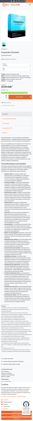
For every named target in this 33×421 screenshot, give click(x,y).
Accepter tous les (16, 412)
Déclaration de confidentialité (9, 396)
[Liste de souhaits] (24, 1)
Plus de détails (4, 408)
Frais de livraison (11, 105)
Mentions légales (22, 396)
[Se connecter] (11, 1)
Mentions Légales (5, 376)
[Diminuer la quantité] (6, 98)
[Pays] (17, 1)
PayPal (5, 404)
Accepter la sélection (16, 415)
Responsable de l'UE (7, 128)
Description (5, 114)
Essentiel (6, 399)
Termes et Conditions (6, 373)
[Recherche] (22, 1)
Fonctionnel (7, 406)
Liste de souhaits (6, 102)
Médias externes (8, 402)
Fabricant (4, 132)
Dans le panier (19, 97)
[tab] (16, 114)
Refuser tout (16, 418)
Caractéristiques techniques (9, 118)
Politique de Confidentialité (7, 375)
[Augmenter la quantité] (6, 96)
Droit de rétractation (6, 381)
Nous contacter (5, 371)
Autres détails (5, 123)
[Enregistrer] (14, 1)
